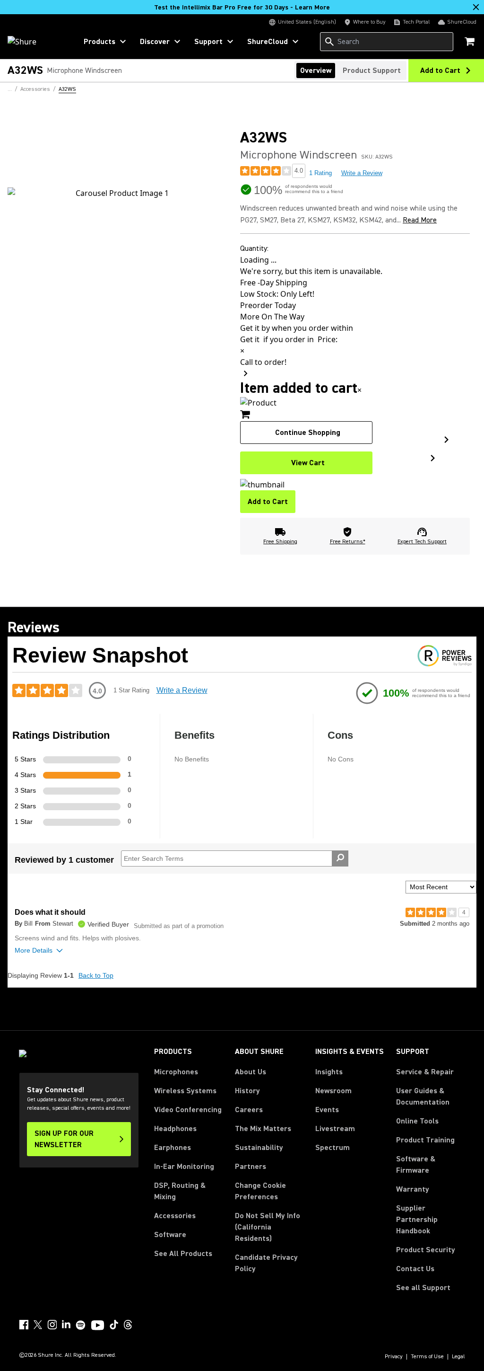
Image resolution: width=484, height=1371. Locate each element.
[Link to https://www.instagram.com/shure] (52, 1324)
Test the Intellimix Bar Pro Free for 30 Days (242, 7)
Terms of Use (427, 1357)
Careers (249, 1109)
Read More (420, 220)
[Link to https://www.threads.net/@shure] (128, 1324)
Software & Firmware (415, 1164)
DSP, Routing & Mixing (180, 1191)
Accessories (175, 1216)
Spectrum (332, 1147)
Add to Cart (268, 501)
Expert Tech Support (422, 541)
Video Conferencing (188, 1109)
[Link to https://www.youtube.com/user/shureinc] (97, 1326)
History (247, 1091)
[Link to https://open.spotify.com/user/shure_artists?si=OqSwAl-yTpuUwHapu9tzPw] (81, 1325)
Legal (458, 1357)
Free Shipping (280, 541)
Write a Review (361, 173)
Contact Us (415, 1269)
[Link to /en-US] (36, 41)
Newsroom (333, 1091)
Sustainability (259, 1147)
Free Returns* (347, 541)
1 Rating (320, 173)
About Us (250, 1072)
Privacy (394, 1357)
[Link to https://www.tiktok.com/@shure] (114, 1324)
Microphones (176, 1072)
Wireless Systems (185, 1091)
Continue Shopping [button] (307, 432)
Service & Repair (425, 1072)
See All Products (183, 1253)
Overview (315, 70)
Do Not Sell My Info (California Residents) (267, 1227)
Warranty (412, 1189)
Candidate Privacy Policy (266, 1263)
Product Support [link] (372, 70)
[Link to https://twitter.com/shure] (38, 1324)
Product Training (425, 1140)
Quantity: (254, 248)
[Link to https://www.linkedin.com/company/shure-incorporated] (66, 1324)
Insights (329, 1072)
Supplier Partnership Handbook (430, 1219)
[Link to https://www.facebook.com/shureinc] (23, 1324)
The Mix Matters (263, 1128)
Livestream (335, 1128)
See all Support (423, 1287)
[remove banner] (476, 7)
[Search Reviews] (340, 858)
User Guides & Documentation (422, 1096)
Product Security (425, 1250)
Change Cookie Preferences (260, 1191)
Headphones (175, 1128)
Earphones (172, 1147)
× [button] (359, 390)
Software (170, 1234)
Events (327, 1109)
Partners (250, 1166)
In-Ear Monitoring (184, 1166)
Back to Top (95, 975)
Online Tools (417, 1121)
